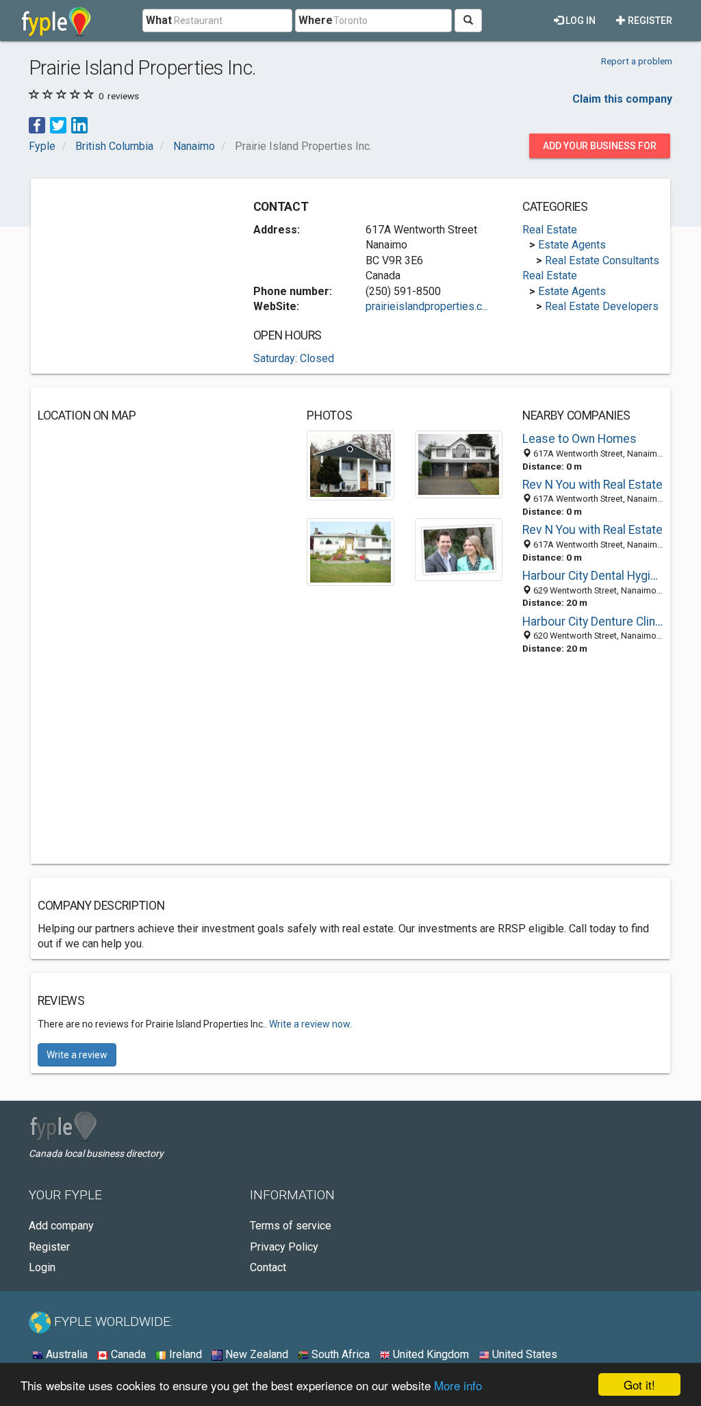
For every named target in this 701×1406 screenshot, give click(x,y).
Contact (268, 1267)
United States (523, 1354)
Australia (65, 1354)
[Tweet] (58, 124)
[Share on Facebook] (37, 124)
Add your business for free (600, 149)
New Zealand (255, 1354)
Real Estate (549, 229)
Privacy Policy (284, 1246)
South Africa (339, 1354)
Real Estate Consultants (602, 260)
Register (649, 20)
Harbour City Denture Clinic (592, 621)
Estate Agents (572, 244)
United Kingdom (429, 1354)
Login (42, 1267)
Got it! (639, 1384)
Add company (61, 1225)
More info (458, 1385)
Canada (127, 1354)
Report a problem (636, 60)
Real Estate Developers (602, 306)
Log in (579, 20)
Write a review (77, 1054)
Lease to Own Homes (579, 439)
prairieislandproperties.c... (427, 306)
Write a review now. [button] (310, 1024)
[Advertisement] (140, 271)
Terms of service (290, 1225)
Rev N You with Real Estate (592, 484)
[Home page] (56, 20)
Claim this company (622, 98)
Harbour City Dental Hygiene (592, 576)
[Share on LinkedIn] (79, 124)
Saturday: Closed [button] (293, 358)
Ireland (184, 1354)
